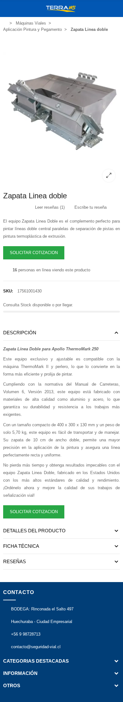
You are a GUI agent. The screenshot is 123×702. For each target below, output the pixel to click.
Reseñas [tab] (14, 561)
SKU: (8, 291)
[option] (61, 111)
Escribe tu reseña (90, 207)
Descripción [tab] (19, 332)
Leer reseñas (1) (49, 207)
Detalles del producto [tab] (34, 530)
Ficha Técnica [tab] (21, 546)
